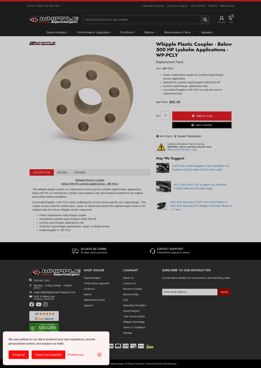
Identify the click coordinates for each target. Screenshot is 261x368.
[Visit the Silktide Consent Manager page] (99, 354)
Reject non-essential (48, 355)
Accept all (18, 355)
